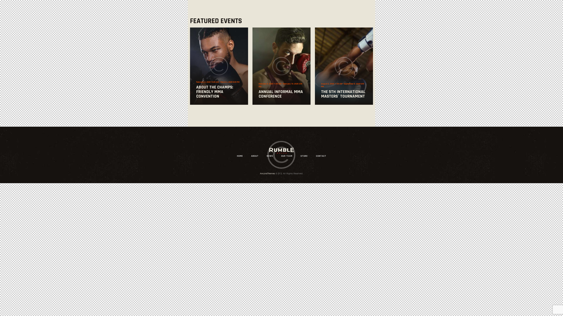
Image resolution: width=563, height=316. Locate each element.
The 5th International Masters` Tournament (343, 94)
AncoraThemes (267, 173)
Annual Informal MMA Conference (281, 94)
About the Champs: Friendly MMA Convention (214, 92)
